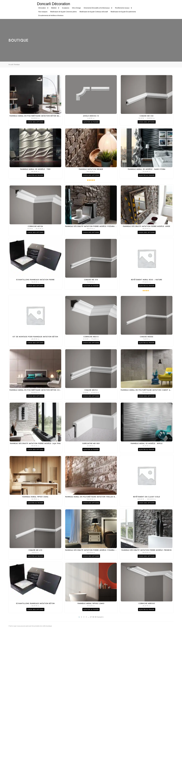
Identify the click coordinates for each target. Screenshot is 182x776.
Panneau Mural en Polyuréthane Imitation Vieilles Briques (93, 497)
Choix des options (35, 122)
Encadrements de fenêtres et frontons (50, 15)
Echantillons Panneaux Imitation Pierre (35, 280)
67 (91, 617)
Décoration (42, 8)
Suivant (99, 617)
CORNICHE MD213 (91, 337)
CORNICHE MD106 (35, 226)
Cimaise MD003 (146, 337)
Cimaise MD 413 (35, 550)
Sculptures (65, 8)
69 (95, 617)
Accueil (11, 64)
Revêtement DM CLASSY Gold (146, 497)
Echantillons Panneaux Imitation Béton (35, 603)
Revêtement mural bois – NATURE (146, 280)
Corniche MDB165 (146, 603)
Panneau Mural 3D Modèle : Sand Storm (146, 169)
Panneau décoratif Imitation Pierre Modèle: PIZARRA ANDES (93, 550)
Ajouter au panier (91, 122)
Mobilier (54, 8)
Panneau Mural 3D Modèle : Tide (35, 169)
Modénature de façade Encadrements (123, 12)
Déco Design (76, 8)
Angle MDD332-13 (91, 116)
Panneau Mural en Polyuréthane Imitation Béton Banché (37, 116)
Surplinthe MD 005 (91, 443)
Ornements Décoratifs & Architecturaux (97, 8)
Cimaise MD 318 (91, 280)
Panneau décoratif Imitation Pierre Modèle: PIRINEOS (147, 550)
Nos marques (42, 12)
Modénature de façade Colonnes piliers (63, 12)
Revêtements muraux (122, 8)
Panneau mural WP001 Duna (35, 497)
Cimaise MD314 (91, 390)
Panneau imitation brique (91, 169)
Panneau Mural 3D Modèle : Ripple (146, 443)
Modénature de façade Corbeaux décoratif (94, 12)
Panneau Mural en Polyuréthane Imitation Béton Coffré (36, 390)
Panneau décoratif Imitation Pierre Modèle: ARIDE (146, 226)
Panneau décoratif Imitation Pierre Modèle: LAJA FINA (35, 443)
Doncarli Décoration (53, 4)
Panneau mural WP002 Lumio (91, 603)
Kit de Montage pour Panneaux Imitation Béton (35, 337)
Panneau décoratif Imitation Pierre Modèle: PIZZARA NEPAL (93, 226)
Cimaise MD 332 (146, 116)
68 (93, 617)
